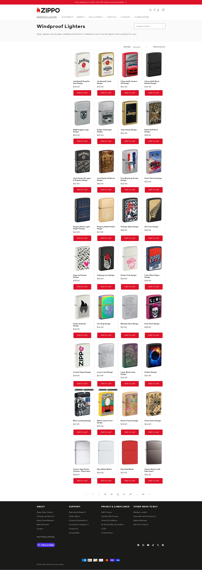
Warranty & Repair (77, 512)
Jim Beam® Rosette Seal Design (81, 82)
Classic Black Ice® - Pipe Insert (152, 470)
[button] (47, 17)
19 (111, 494)
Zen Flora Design (151, 227)
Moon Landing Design (82, 421)
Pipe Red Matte (127, 469)
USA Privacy (106, 512)
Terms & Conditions (109, 520)
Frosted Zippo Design (82, 372)
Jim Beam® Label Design (104, 82)
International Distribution (144, 516)
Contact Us (73, 529)
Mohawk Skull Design (129, 324)
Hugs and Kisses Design (80, 276)
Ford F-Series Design (153, 178)
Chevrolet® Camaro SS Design (129, 82)
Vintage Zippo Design (130, 227)
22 (131, 494)
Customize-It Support (78, 524)
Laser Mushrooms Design (128, 373)
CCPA (103, 529)
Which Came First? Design (105, 422)
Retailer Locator (140, 512)
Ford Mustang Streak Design (129, 179)
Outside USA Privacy (110, 516)
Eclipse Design (150, 372)
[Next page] (149, 494)
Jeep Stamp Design (129, 130)
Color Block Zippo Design (151, 276)
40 (143, 494)
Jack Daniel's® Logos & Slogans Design (82, 179)
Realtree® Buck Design (151, 131)
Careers (40, 529)
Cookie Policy (107, 533)
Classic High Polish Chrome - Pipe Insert (81, 470)
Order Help (74, 516)
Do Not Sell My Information (112, 524)
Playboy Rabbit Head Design (106, 228)
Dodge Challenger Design (104, 131)
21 (124, 494)
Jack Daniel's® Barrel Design (106, 179)
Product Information (78, 520)
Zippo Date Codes (44, 512)
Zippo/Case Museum (45, 520)
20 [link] (118, 494)
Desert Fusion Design (129, 421)
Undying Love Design (105, 275)
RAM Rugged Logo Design (81, 131)
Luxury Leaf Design (105, 372)
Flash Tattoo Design (152, 421)
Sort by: (127, 47)
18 (105, 494)
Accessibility (74, 533)
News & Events (43, 524)
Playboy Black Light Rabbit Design (81, 228)
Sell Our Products (140, 524)
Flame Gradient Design (79, 325)
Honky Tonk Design (128, 275)
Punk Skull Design (151, 324)
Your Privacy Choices (46, 537)
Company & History (45, 516)
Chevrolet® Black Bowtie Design (151, 82)
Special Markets (140, 520)
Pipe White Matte (104, 469)
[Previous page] (86, 494)
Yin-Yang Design (103, 324)
